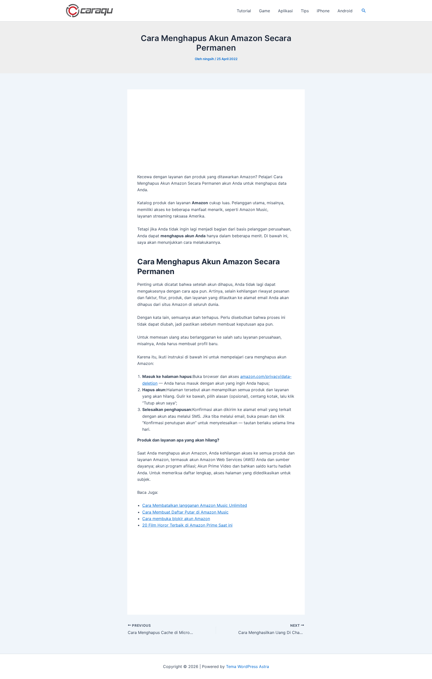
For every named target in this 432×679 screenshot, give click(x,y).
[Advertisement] (216, 136)
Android (345, 10)
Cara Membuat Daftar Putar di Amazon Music (185, 512)
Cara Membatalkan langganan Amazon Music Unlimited (194, 505)
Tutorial (244, 10)
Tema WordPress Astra (247, 666)
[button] (364, 11)
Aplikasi (285, 10)
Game (264, 10)
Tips (305, 10)
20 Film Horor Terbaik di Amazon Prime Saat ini (187, 525)
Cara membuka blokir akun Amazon (176, 518)
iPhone (323, 10)
